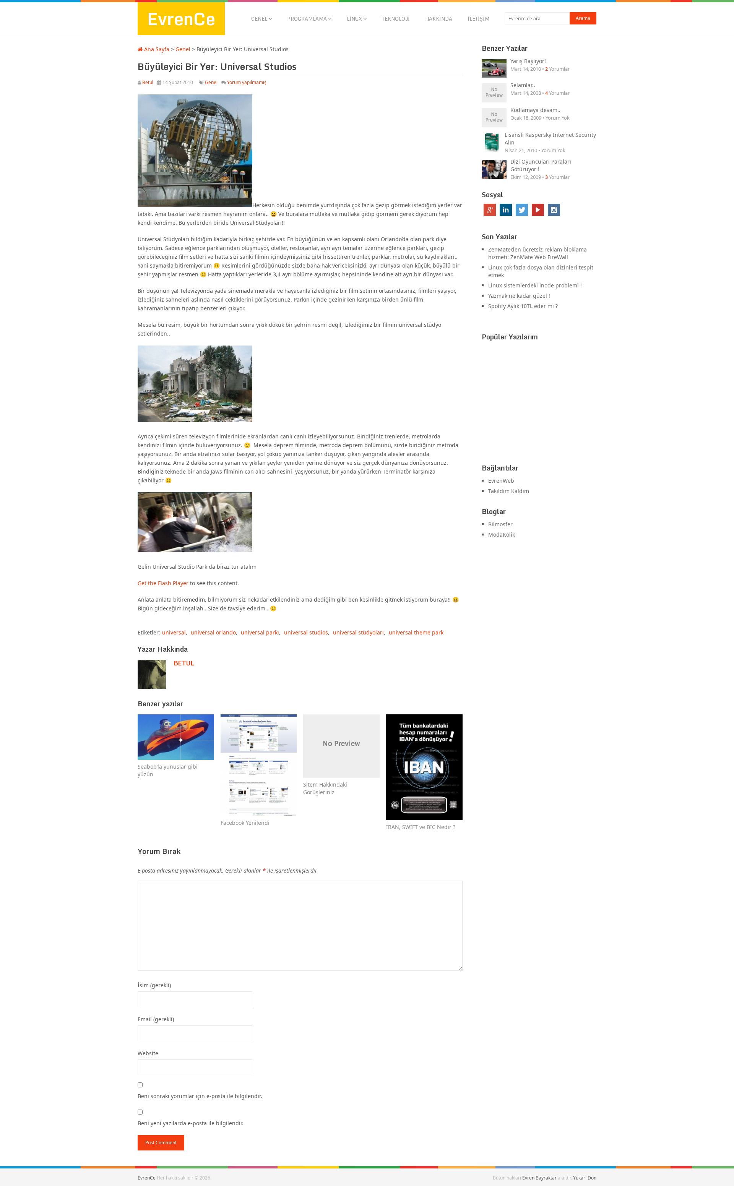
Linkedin (506, 210)
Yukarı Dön (584, 1178)
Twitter (522, 210)
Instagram (554, 210)
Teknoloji (396, 18)
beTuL (184, 663)
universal (174, 632)
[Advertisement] (539, 404)
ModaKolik (501, 534)
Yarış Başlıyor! (528, 61)
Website (148, 1053)
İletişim (478, 18)
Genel (259, 18)
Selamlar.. (522, 85)
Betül (147, 82)
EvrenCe (181, 18)
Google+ (490, 210)
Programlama (307, 18)
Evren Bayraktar (539, 1178)
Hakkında (438, 18)
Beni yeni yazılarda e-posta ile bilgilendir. (191, 1123)
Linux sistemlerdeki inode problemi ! (535, 285)
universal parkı (260, 632)
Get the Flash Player (163, 583)
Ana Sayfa (156, 49)
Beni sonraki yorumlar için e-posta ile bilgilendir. (200, 1096)
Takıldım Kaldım (508, 491)
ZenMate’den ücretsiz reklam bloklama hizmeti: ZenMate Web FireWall (537, 253)
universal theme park (416, 632)
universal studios (306, 632)
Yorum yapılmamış (246, 82)
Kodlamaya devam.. (535, 110)
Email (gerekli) (156, 1019)
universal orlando (213, 632)
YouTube (538, 210)
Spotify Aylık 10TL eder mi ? (523, 306)
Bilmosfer (500, 524)
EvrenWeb (501, 480)
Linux (354, 18)
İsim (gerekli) (154, 985)
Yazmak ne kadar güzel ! (519, 295)
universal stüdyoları (358, 632)
